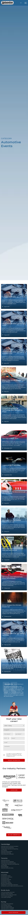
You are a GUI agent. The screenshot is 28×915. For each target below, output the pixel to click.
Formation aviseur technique (7, 893)
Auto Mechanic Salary (5, 880)
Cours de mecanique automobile (8, 892)
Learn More (14, 790)
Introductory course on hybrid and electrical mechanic (12, 886)
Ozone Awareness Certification (7, 854)
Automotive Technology (6, 852)
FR (21, 3)
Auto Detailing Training (5, 905)
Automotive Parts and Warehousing (8, 862)
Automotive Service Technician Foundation (9, 846)
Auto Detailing (4, 850)
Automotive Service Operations (7, 847)
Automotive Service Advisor (6, 851)
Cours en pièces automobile (7, 896)
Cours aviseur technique (6, 897)
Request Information (13, 912)
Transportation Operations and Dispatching (10, 864)
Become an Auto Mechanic (6, 883)
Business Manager (4, 866)
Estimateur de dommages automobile (9, 894)
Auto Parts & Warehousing (6, 906)
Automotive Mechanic (5, 860)
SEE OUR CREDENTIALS (14, 834)
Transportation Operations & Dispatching (9, 848)
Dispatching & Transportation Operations (9, 884)
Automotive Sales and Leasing (7, 868)
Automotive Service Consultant (7, 909)
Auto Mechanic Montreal (6, 879)
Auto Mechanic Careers (5, 875)
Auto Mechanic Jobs (5, 878)
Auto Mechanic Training (6, 882)
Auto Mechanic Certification (6, 877)
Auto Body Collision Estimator (7, 903)
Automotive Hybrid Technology (7, 907)
